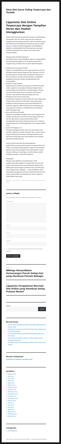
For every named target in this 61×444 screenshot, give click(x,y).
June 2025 (11, 405)
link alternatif (24, 180)
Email (8, 233)
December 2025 (13, 392)
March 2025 (11, 411)
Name (8, 225)
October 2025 (12, 396)
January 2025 (12, 416)
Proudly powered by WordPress (39, 439)
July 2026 (11, 376)
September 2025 (13, 398)
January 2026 (12, 389)
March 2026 (11, 385)
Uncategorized (12, 431)
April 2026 (11, 383)
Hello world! (28, 359)
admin (10, 180)
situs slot (40, 180)
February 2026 (12, 387)
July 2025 (11, 403)
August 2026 (12, 374)
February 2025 (12, 414)
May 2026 (11, 380)
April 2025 (11, 409)
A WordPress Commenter (14, 359)
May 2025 (11, 407)
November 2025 (13, 394)
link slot (30, 180)
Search (8, 306)
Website (9, 240)
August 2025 (12, 400)
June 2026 (11, 378)
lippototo (9, 46)
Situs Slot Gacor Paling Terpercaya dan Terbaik (18, 439)
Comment (9, 201)
